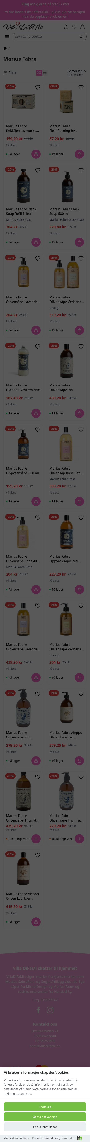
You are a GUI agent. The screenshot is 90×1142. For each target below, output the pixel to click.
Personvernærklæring (46, 1138)
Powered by (68, 1138)
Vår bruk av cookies (16, 1138)
